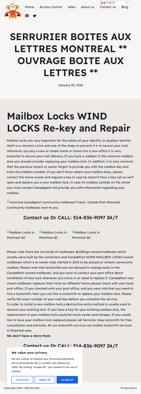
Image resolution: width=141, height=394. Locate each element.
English (110, 2)
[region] (45, 367)
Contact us (36, 217)
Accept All (67, 379)
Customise (22, 379)
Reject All (45, 379)
